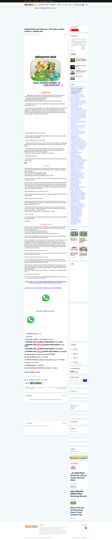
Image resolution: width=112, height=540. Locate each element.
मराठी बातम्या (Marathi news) (79, 177)
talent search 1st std (81, 127)
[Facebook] (31, 383)
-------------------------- (46, 326)
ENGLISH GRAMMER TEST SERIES (76, 108)
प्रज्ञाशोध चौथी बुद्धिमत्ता (74, 164)
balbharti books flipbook (75, 100)
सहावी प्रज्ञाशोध (83, 192)
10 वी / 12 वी (73, 88)
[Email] (41, 383)
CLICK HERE (29, 336)
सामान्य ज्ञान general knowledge (75, 202)
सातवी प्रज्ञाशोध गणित (82, 198)
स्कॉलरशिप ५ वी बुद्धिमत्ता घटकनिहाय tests (76, 212)
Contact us (30, 1)
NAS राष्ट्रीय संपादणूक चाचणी (81, 115)
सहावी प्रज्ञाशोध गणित (82, 194)
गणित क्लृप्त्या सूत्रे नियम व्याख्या (45, 8)
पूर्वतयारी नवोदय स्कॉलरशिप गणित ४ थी (76, 160)
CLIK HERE (37, 372)
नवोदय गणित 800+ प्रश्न (74, 150)
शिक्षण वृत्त (80, 190)
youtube (75, 30)
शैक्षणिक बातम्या (73, 192)
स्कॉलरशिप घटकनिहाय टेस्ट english (76, 219)
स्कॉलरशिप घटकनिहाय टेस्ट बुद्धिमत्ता (75, 221)
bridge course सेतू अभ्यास (75, 102)
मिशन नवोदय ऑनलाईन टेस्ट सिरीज (75, 181)
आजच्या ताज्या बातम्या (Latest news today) (77, 142)
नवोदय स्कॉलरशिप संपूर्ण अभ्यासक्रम (75, 156)
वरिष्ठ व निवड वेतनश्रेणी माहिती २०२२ (76, 187)
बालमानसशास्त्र (73, 175)
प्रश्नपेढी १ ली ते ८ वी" (79, 165)
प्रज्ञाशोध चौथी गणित (81, 162)
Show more (64, 395)
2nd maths (78, 90)
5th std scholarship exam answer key (77, 94)
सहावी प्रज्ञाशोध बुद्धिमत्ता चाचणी (75, 196)
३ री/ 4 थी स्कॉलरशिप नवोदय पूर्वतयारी (78, 4)
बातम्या (79, 169)
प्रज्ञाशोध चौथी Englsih (74, 162)
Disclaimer (51, 1)
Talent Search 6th (74, 133)
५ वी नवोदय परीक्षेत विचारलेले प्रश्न (75, 92)
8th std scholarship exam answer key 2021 (78, 96)
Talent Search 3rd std (74, 131)
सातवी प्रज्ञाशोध (82, 196)
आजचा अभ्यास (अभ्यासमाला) (80, 140)
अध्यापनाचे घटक (73, 140)
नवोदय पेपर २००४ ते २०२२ (74, 154)
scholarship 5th (73, 123)
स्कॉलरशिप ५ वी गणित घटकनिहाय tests (76, 210)
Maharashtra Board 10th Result (80, 112)
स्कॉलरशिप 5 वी (82, 206)
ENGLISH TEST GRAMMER (75, 110)
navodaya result (73, 121)
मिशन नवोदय (46, 4)
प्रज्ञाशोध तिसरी (80, 164)
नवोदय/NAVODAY (73, 158)
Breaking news (82, 100)
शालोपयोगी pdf (78, 189)
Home (36, 4)
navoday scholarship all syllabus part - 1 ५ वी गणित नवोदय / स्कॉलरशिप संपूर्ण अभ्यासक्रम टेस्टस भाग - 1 (81, 60)
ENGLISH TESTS (83, 110)
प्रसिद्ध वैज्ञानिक (81, 167)
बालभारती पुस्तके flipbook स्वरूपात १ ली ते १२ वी (77, 173)
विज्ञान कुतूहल (72, 189)
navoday (72, 117)
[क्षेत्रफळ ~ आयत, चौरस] (72, 78)
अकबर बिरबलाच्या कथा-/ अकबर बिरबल (34, 379)
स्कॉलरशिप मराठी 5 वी (74, 223)
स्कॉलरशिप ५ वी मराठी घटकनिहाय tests (76, 214)
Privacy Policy (36, 1)
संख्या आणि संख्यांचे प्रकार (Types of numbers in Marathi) (74, 254)
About (75, 537)
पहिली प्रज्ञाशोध (80, 158)
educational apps (83, 102)
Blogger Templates (33, 537)
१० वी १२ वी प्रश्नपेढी (79, 88)
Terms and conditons (44, 1)
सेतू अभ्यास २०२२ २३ (74, 204)
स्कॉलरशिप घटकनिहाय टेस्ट (74, 217)
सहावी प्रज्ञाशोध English (74, 194)
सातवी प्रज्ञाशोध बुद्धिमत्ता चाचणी (75, 200)
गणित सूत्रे (59, 4)
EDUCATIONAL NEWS (74, 104)
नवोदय (76, 148)
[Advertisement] (56, 16)
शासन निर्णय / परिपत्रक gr (74, 190)
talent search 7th (81, 133)
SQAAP (83, 125)
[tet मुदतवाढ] (78, 45)
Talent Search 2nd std (74, 129)
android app (53, 8)
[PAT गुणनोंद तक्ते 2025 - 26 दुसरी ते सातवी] (72, 67)
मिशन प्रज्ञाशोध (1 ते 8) (53, 4)
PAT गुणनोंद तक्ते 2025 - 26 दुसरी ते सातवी (81, 66)
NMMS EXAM (83, 121)
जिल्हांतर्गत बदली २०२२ (83, 146)
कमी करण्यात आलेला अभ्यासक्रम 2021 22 (76, 144)
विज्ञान (83, 187)
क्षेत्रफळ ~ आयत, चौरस (79, 76)
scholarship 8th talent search (75, 125)
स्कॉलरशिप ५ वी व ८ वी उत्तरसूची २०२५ (76, 216)
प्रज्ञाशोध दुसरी (73, 165)
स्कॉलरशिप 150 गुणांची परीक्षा (74, 206)
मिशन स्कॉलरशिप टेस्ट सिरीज (74, 185)
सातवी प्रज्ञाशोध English (74, 198)
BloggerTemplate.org (48, 537)
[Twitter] (34, 383)
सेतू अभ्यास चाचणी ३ (80, 204)
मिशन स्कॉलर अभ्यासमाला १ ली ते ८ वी (76, 183)
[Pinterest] (38, 383)
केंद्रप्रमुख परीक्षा (73, 146)
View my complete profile (74, 431)
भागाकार (81, 175)
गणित (77, 146)
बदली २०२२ (75, 169)
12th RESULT (73, 90)
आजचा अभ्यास (37, 8)
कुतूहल (70, 4)
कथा (42, 379)
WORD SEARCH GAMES (75, 137)
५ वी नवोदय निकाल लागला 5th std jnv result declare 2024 (78, 476)
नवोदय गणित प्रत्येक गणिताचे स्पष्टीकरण (76, 152)
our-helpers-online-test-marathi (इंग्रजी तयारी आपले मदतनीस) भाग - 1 (83, 255)
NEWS (79, 121)
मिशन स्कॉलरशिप (41, 4)
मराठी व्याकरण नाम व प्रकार (74, 179)
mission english (73, 115)
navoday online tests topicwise (80, 117)
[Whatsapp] (36, 383)
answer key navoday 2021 (75, 98)
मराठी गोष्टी (29, 26)
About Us (25, 1)
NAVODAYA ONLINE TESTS (75, 119)
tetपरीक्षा (76, 135)
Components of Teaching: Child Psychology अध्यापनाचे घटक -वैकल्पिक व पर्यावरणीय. (83, 240)
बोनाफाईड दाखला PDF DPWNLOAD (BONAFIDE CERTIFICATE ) (81, 71)
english (81, 104)
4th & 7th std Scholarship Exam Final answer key (73, 239)
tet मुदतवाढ (73, 54)
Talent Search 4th (82, 131)
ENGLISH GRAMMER (74, 106)
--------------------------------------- (46, 306)
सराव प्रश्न (77, 192)
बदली (71, 169)
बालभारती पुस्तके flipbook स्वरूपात (75, 171)
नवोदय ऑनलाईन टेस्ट (81, 148)
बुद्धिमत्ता (78, 175)
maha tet (72, 112)
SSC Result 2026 (73, 127)
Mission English (65, 4)
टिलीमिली (72, 148)
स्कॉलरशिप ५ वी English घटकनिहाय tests (76, 208)
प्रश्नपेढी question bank (74, 167)
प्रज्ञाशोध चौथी (84, 160)
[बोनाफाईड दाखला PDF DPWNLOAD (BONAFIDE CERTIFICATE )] (72, 72)
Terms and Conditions (74, 405)
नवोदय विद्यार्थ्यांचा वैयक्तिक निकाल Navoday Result (78, 494)
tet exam (72, 135)
